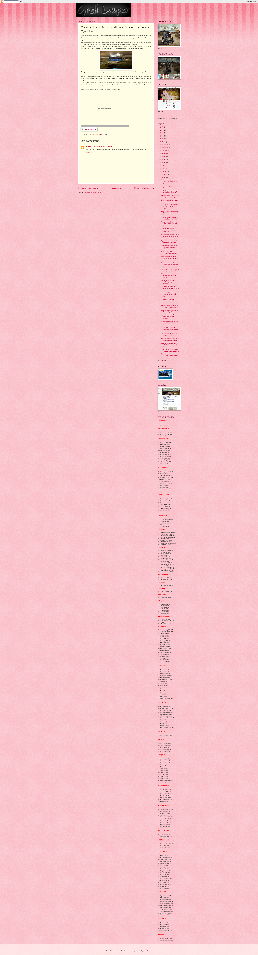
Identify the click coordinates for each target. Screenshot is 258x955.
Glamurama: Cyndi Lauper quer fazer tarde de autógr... (169, 247)
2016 (162, 130)
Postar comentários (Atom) (92, 192)
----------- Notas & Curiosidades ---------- (168, 187)
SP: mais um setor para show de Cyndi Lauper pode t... (169, 275)
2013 (162, 136)
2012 (162, 139)
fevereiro (165, 174)
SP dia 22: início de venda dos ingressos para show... (170, 201)
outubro (164, 150)
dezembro (165, 144)
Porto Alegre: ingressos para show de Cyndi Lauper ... (170, 191)
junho (164, 162)
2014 (162, 133)
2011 (161, 142)
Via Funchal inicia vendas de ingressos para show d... (170, 339)
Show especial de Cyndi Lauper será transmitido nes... (169, 264)
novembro (165, 147)
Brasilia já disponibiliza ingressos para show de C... (169, 300)
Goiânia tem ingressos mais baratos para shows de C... (170, 181)
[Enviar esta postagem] (106, 134)
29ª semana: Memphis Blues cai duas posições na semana (170, 282)
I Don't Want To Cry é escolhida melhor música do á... (169, 329)
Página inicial (116, 188)
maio (163, 165)
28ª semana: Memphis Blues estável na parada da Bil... (170, 334)
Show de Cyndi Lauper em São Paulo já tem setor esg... (169, 322)
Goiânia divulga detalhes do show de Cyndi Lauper (170, 311)
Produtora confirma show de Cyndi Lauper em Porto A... (170, 223)
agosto (164, 156)
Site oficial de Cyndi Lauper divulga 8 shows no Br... (170, 306)
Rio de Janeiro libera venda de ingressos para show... (170, 270)
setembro (165, 153)
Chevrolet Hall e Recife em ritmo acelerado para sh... (170, 350)
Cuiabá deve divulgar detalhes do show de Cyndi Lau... (168, 230)
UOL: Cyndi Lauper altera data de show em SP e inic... (169, 344)
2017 (162, 127)
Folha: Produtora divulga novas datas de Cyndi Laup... (169, 294)
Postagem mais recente (88, 188)
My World (89, 146)
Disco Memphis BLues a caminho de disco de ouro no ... (170, 288)
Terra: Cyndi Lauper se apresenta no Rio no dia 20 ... (169, 258)
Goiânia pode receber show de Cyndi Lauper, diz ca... (170, 354)
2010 (162, 360)
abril (163, 168)
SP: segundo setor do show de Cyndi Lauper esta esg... (170, 206)
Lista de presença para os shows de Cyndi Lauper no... (169, 212)
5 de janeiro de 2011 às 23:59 (102, 146)
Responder (89, 152)
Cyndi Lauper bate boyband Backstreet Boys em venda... (170, 316)
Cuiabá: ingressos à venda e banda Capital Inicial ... (170, 218)
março (164, 171)
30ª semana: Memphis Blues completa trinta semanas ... (170, 236)
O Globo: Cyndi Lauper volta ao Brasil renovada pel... (170, 252)
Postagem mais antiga (144, 188)
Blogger (149, 951)
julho (163, 159)
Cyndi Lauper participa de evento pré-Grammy (169, 241)
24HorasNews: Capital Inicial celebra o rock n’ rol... (170, 196)
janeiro (164, 177)
